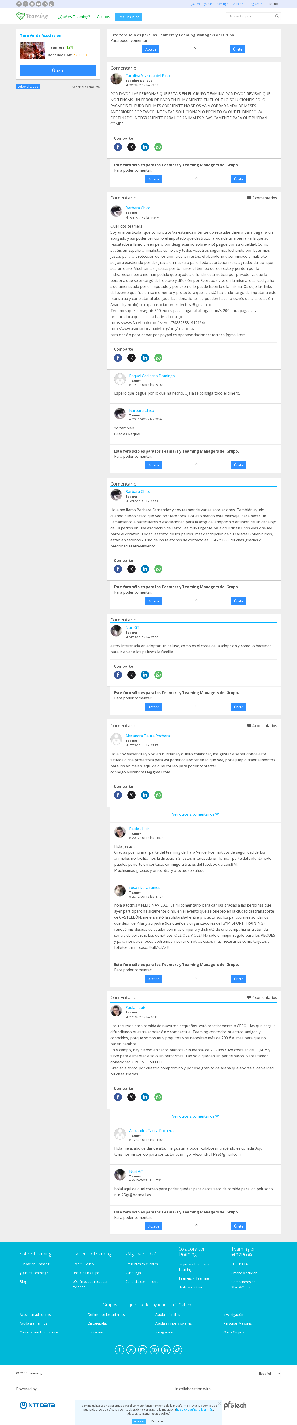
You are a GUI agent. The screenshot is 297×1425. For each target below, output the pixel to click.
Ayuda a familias (167, 1314)
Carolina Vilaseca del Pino (148, 75)
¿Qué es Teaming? (74, 16)
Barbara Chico (138, 207)
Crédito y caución (244, 1273)
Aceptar (139, 1421)
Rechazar (157, 1421)
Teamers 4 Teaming (193, 1278)
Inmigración (164, 1332)
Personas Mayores (237, 1323)
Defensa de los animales (106, 1314)
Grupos (103, 16)
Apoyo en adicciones (35, 1314)
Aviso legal (134, 1273)
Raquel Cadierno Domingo (152, 375)
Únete (58, 70)
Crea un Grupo (128, 17)
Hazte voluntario (190, 1287)
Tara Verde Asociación (40, 35)
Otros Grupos (233, 1332)
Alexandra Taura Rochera (148, 735)
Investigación (233, 1314)
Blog (23, 1281)
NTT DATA (239, 1264)
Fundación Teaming (34, 1264)
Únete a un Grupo (86, 1273)
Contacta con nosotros (143, 1281)
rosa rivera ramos (144, 887)
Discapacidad (98, 1323)
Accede (150, 49)
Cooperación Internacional (39, 1332)
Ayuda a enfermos (33, 1323)
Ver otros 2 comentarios (193, 814)
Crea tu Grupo (83, 1264)
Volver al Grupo (28, 87)
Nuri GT (132, 627)
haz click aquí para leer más (194, 1410)
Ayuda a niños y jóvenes (173, 1323)
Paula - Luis (139, 828)
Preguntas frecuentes (142, 1264)
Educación (95, 1332)
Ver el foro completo (86, 87)
